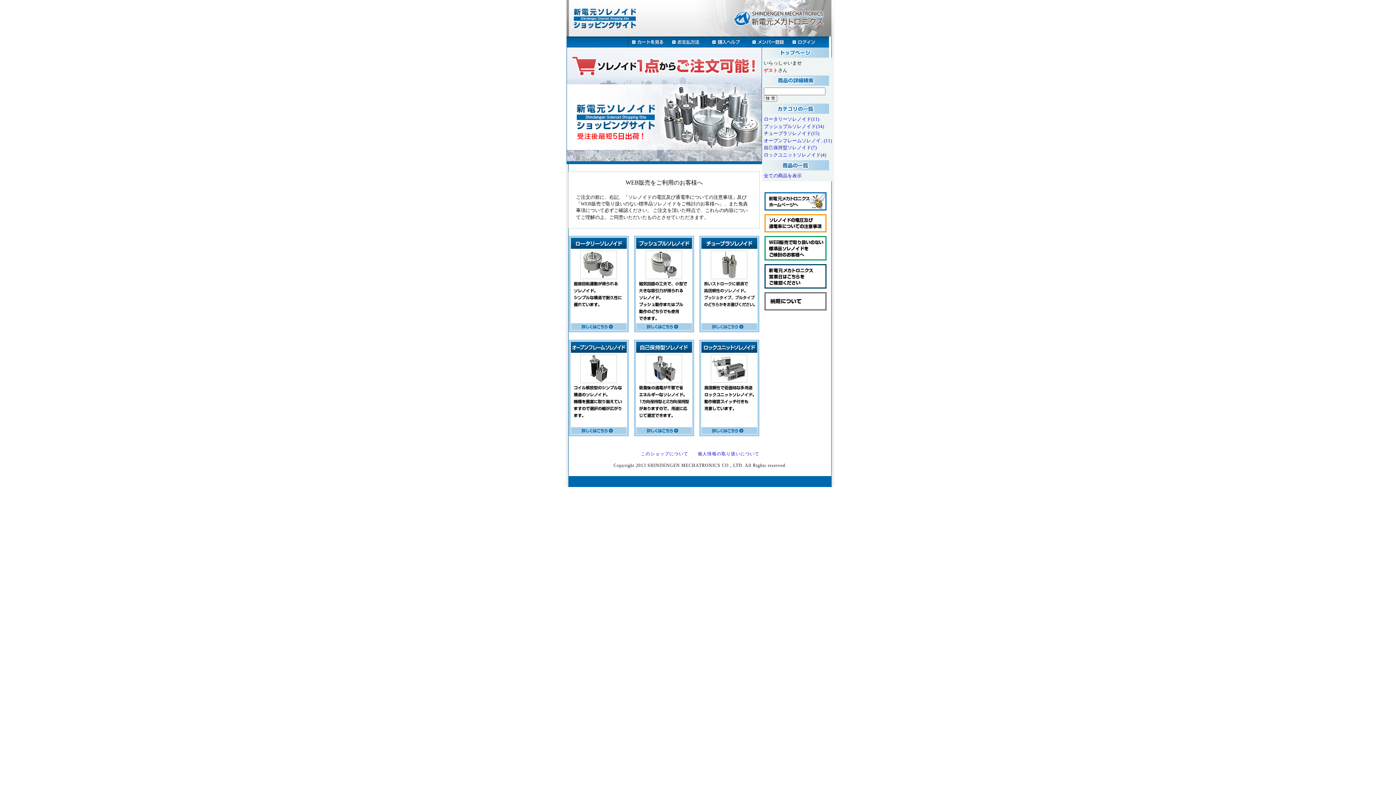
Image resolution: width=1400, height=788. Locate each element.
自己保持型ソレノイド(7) (790, 147)
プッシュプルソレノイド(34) (794, 126)
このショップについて (664, 453)
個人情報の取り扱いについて (728, 453)
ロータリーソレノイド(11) (791, 119)
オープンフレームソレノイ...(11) (798, 140)
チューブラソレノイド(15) (791, 133)
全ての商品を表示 (783, 175)
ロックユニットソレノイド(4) (795, 155)
